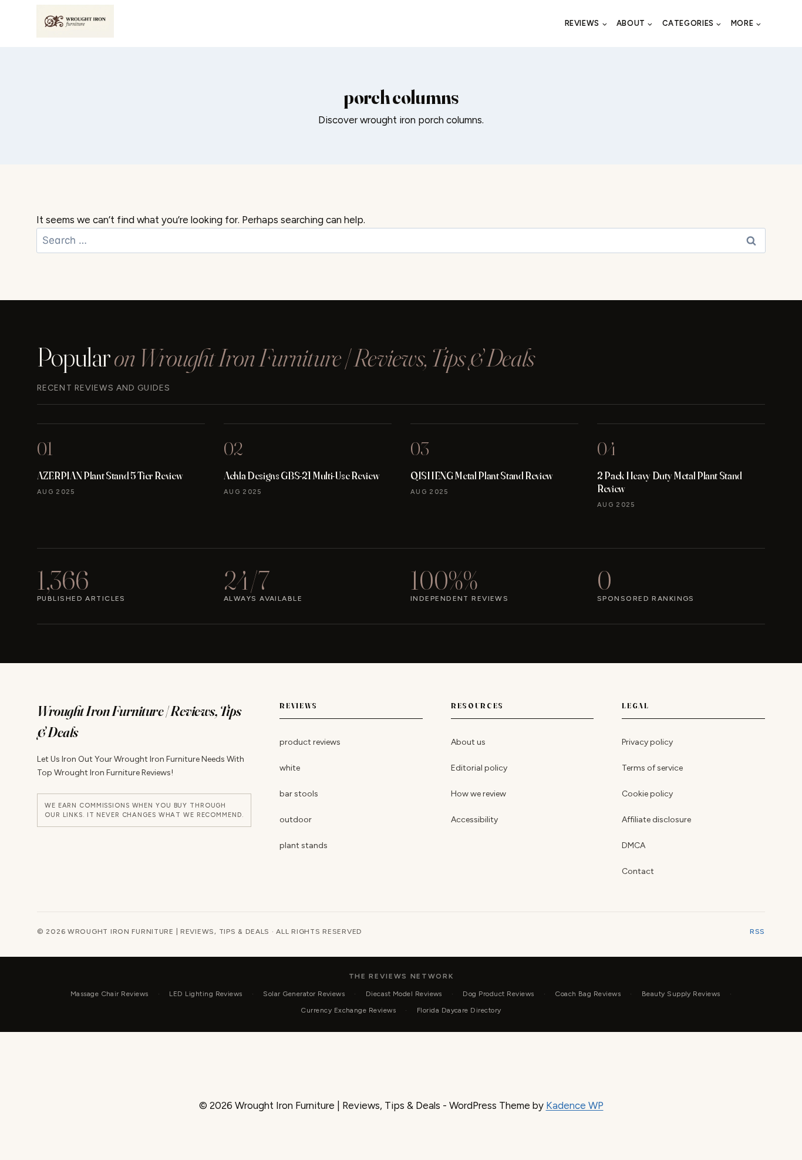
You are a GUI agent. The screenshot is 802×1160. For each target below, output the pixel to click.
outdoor (295, 820)
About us (468, 742)
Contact (638, 871)
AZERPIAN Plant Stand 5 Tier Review (109, 475)
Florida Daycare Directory (459, 1010)
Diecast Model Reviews (404, 994)
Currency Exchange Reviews (348, 1010)
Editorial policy (479, 768)
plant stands (303, 845)
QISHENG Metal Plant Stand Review (481, 475)
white (289, 768)
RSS (757, 931)
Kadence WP (575, 1105)
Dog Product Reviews (498, 994)
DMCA (633, 845)
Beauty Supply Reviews (681, 994)
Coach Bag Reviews (588, 994)
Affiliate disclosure (656, 820)
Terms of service (652, 768)
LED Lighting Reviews (205, 994)
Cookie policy (647, 794)
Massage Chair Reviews (109, 994)
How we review (478, 794)
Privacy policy (647, 742)
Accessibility (474, 820)
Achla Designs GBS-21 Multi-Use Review (301, 475)
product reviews (310, 742)
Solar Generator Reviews (304, 994)
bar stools (298, 794)
